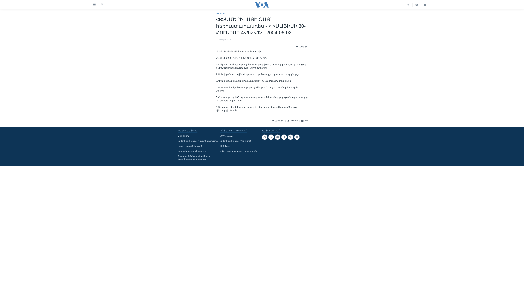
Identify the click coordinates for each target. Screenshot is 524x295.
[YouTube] (417, 5)
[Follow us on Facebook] (264, 137)
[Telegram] (408, 5)
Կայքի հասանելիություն (190, 146)
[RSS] (290, 137)
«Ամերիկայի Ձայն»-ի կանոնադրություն (198, 141)
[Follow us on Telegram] (284, 137)
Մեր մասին (183, 136)
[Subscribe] (297, 137)
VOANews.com (226, 136)
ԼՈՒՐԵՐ (220, 13)
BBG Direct (225, 146)
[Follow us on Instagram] (271, 137)
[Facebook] (425, 5)
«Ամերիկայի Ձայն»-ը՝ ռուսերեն (235, 141)
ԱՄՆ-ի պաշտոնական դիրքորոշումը (238, 151)
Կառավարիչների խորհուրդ (192, 151)
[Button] (302, 46)
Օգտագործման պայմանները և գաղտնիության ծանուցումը (194, 157)
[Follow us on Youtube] (277, 137)
